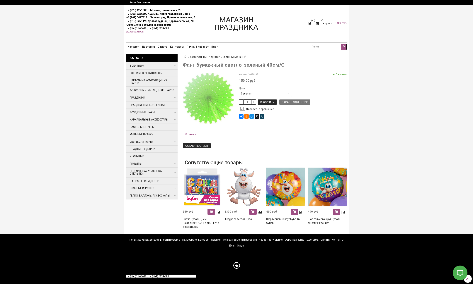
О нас (240, 245)
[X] (257, 116)
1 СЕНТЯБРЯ (137, 65)
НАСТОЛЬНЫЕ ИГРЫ (142, 126)
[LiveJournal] (262, 116)
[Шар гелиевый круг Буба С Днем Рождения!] (327, 187)
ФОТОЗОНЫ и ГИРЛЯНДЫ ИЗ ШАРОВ (152, 90)
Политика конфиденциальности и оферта (155, 239)
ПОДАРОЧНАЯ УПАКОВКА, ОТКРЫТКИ (146, 172)
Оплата (163, 46)
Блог (214, 46)
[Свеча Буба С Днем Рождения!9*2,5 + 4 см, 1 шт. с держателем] (202, 187)
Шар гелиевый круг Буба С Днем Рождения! (324, 221)
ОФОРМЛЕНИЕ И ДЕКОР (205, 57)
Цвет (242, 88)
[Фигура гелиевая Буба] (243, 187)
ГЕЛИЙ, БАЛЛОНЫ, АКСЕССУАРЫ (150, 195)
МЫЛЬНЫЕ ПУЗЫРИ (141, 134)
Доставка (148, 46)
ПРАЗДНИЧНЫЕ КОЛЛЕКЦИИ (147, 105)
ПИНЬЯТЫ (136, 163)
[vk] (236, 265)
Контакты (177, 46)
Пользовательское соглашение (201, 239)
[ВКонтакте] (241, 116)
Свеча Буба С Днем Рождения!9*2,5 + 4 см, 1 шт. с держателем (201, 223)
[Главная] (185, 57)
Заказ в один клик (295, 102)
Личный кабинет (197, 46)
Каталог (133, 46)
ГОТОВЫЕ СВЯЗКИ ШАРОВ (146, 73)
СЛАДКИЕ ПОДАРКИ (142, 149)
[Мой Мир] (251, 116)
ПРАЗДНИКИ (137, 97)
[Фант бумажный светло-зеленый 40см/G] (208, 98)
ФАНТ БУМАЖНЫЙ (234, 57)
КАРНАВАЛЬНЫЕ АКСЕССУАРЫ (149, 119)
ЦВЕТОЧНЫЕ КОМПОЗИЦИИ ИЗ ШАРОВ (148, 82)
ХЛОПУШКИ (137, 156)
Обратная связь (294, 239)
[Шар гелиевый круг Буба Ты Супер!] (285, 187)
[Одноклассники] (246, 116)
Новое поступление (271, 239)
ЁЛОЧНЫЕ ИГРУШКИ (142, 188)
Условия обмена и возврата (240, 239)
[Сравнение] (309, 23)
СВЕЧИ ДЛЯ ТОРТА (141, 141)
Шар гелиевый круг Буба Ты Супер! (283, 221)
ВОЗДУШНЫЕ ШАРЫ (142, 112)
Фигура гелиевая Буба (238, 219)
